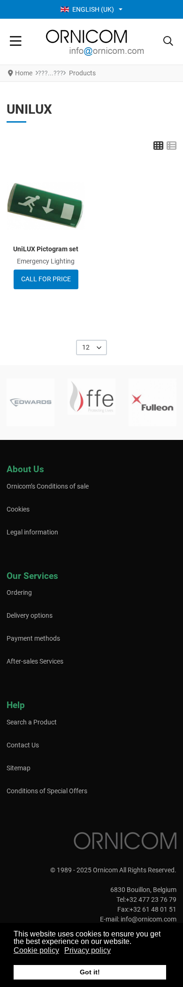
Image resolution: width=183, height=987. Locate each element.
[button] (168, 42)
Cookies (18, 509)
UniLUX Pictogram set (45, 249)
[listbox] (91, 347)
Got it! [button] (90, 972)
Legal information (32, 532)
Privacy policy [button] (87, 950)
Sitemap (18, 768)
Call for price (46, 279)
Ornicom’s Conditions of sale (48, 486)
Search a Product (32, 722)
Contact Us (23, 745)
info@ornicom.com (148, 919)
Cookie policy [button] (36, 950)
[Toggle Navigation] (16, 41)
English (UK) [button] (93, 9)
